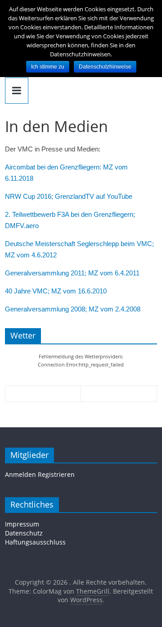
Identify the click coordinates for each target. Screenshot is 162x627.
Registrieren (56, 474)
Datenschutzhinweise (105, 67)
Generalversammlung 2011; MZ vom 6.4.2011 (72, 273)
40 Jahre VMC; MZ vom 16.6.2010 (56, 291)
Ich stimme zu (47, 67)
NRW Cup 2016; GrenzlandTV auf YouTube (68, 196)
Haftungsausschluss (35, 542)
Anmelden (20, 474)
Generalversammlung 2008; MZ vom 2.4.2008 (72, 309)
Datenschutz (24, 533)
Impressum (22, 524)
